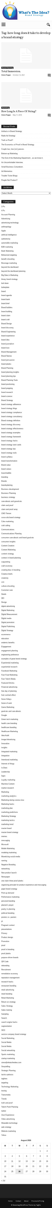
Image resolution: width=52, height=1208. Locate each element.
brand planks (6, 364)
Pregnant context (8, 925)
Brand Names (6, 356)
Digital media (6, 618)
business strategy (8, 497)
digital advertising (8, 606)
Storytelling (5, 1066)
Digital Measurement (9, 614)
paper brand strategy (9, 889)
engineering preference (10, 655)
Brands (4, 481)
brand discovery (7, 328)
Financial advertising (9, 687)
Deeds (3, 594)
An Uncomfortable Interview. (12, 162)
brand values (6, 469)
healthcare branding (8, 727)
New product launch (9, 873)
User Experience (7, 1115)
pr (2, 921)
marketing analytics (8, 796)
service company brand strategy (13, 1034)
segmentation (6, 1026)
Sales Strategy (7, 1006)
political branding (7, 913)
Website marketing (8, 1131)
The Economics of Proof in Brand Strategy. (18, 145)
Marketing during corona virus (12, 800)
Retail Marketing (7, 998)
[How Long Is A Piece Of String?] (26, 95)
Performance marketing (10, 897)
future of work (6, 703)
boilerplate (5, 287)
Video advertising (8, 1119)
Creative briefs (7, 574)
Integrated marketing (9, 752)
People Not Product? (9, 180)
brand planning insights (10, 372)
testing (4, 1091)
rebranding (5, 966)
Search (4, 1018)
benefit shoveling (7, 259)
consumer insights (8, 542)
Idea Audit (5, 735)
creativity (4, 578)
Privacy (4, 933)
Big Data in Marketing (9, 275)
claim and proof (7, 505)
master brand (6, 828)
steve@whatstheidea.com (11, 1062)
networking (5, 869)
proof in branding (7, 949)
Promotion (5, 941)
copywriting (5, 562)
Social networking (8, 1050)
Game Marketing (7, 707)
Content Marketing (8, 550)
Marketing (5, 108)
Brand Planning (7, 68)
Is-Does (4, 768)
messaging (5, 840)
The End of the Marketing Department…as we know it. (22, 158)
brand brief (5, 303)
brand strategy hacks (9, 441)
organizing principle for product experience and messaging (23, 885)
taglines (4, 1079)
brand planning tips (8, 376)
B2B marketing (7, 247)
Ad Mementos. (7, 171)
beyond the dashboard (9, 267)
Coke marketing (7, 521)
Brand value (6, 465)
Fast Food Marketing (9, 675)
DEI (2, 598)
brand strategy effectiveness (12, 429)
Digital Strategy (7, 630)
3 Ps (3, 207)
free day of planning (9, 691)
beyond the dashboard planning (13, 271)
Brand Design (6, 324)
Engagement (6, 647)
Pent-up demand (7, 893)
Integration (5, 756)
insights (4, 748)
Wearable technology (9, 1123)
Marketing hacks (7, 804)
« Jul (3, 1181)
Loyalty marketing (8, 780)
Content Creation (7, 546)
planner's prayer (7, 905)
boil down (5, 283)
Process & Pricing (37, 1201)
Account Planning (8, 215)
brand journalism (7, 344)
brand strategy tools (9, 453)
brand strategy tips (8, 449)
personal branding (8, 901)
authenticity (5, 239)
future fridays (6, 699)
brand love (5, 348)
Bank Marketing (7, 251)
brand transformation (9, 461)
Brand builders (6, 307)
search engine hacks (9, 1022)
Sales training (6, 1010)
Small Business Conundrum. (12, 167)
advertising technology (10, 223)
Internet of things (7, 764)
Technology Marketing (9, 1087)
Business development (10, 489)
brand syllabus (7, 457)
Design (4, 602)
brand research (7, 392)
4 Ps (3, 211)
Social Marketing (7, 1038)
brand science (6, 396)
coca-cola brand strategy (10, 517)
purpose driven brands (9, 957)
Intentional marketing (9, 760)
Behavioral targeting (9, 255)
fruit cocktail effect (8, 695)
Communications (7, 529)
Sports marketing (8, 1054)
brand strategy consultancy (11, 416)
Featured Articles (7, 683)
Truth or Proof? (7, 140)
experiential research (9, 667)
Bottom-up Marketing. (9, 153)
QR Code (4, 962)
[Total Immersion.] (26, 55)
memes (4, 836)
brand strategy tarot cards (11, 445)
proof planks (6, 953)
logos (3, 776)
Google (4, 715)
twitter (3, 1111)
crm (2, 582)
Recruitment (6, 970)
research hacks (7, 982)
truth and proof (7, 1103)
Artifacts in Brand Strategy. (11, 131)
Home (10, 1201)
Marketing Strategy (8, 816)
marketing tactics (8, 820)
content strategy (7, 554)
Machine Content (7, 784)
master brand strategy (9, 832)
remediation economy (9, 974)
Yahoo (3, 1135)
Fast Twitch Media (8, 679)
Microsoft (5, 844)
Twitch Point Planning (9, 1107)
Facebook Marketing (9, 671)
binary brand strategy (9, 279)
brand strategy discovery (10, 425)
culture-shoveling (7, 586)
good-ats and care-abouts (11, 711)
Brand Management (8, 352)
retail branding (6, 994)
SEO (3, 1030)
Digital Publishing (8, 626)
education (5, 639)
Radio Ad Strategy (8, 136)
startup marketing (8, 1058)
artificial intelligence (9, 235)
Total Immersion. (11, 71)
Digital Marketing (7, 610)
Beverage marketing (9, 263)
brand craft (5, 320)
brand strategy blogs (9, 408)
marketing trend (7, 824)
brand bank (5, 299)
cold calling (5, 525)
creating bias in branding (10, 570)
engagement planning (9, 651)
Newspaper (5, 877)
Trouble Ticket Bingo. (9, 176)
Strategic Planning (8, 1071)
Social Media (6, 1042)
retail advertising (7, 990)
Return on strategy (8, 1002)
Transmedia (5, 1095)
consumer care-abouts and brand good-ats (17, 538)
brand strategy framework (11, 437)
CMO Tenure (6, 513)
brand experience (8, 336)
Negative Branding (8, 865)
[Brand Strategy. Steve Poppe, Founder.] (26, 10)
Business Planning (8, 493)
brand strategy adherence (11, 404)
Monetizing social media (10, 857)
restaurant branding (8, 986)
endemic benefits (8, 643)
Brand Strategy (7, 400)
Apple (3, 231)
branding (4, 477)
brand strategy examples (10, 433)
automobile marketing (9, 243)
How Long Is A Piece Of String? (18, 111)
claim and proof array (9, 509)
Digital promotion (7, 622)
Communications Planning (11, 534)
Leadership (5, 772)
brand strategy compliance (11, 412)
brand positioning (7, 384)
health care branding (9, 723)
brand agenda (6, 295)
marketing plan (7, 808)
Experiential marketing (10, 663)
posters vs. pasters (8, 917)
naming (4, 861)
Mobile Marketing (8, 848)
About (26, 1201)
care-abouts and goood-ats (11, 501)
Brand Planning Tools (9, 380)
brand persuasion (8, 360)
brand (3, 291)
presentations (6, 929)
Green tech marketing (9, 719)
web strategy (6, 1127)
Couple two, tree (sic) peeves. (12, 149)
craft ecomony (6, 566)
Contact (18, 1201)
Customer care (7, 590)
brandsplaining (6, 485)
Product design (7, 937)
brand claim (5, 316)
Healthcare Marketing (9, 731)
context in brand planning (11, 558)
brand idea (5, 340)
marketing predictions (9, 812)
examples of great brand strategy (14, 659)
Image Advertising (8, 739)
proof (3, 945)
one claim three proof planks (12, 881)
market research (7, 788)
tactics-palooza (7, 1075)
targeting (4, 1083)
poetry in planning (8, 909)
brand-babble (6, 473)
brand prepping (7, 388)
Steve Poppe (6, 75)
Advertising (5, 219)
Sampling (5, 1014)
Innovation (5, 743)
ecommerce (5, 634)
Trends (4, 1099)
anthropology (6, 227)
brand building (6, 311)
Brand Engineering (8, 332)
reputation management (10, 978)
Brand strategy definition (10, 420)
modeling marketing (8, 852)
